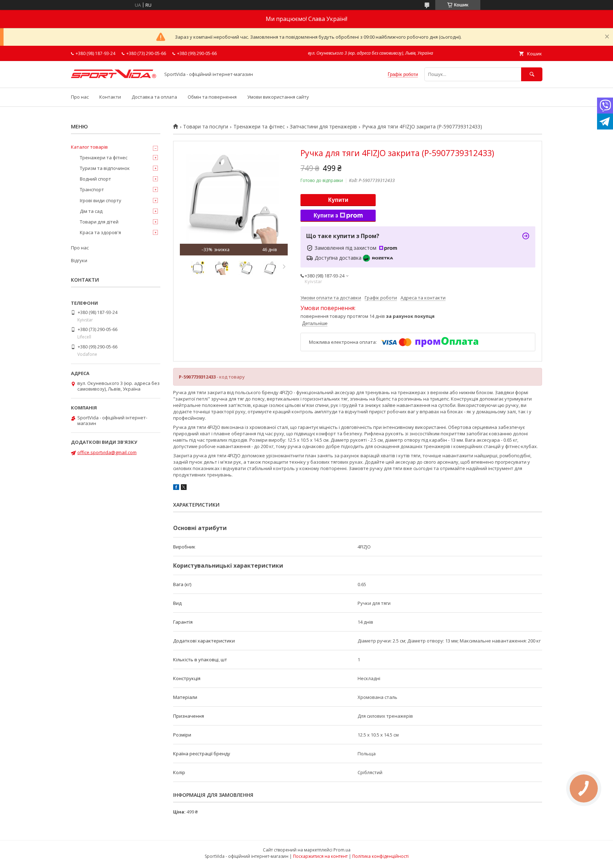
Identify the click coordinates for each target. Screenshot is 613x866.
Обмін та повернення (212, 97)
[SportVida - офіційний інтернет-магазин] (113, 76)
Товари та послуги (205, 126)
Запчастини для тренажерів (323, 126)
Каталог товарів (89, 147)
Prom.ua (341, 850)
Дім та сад (91, 211)
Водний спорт (95, 179)
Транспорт (92, 189)
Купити (338, 200)
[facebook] (176, 488)
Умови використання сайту (278, 97)
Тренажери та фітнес (259, 126)
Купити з (326, 216)
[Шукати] (531, 74)
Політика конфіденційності (380, 856)
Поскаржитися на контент (320, 856)
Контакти (110, 97)
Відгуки (79, 260)
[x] (184, 488)
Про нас (80, 97)
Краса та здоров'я (100, 232)
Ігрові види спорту (100, 200)
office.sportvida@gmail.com (107, 452)
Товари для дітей (99, 222)
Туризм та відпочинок (105, 168)
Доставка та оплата (154, 97)
